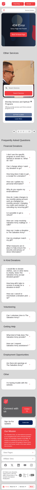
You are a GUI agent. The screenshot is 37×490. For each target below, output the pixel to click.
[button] (14, 131)
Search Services (18, 93)
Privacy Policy (10, 475)
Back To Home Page (18, 34)
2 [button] (20, 131)
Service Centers (29, 10)
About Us (13, 486)
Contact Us (26, 410)
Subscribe (25, 422)
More (31, 486)
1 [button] (18, 131)
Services (23, 486)
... (26, 131)
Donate (28, 4)
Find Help (17, 4)
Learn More (18, 119)
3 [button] (23, 131)
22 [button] (29, 131)
